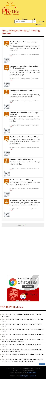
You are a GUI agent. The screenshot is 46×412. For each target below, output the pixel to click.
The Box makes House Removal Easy (24, 137)
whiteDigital (24, 376)
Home (16, 19)
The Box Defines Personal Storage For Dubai (23, 43)
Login (34, 19)
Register (25, 19)
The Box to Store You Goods (21, 159)
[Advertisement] (23, 250)
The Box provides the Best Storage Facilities (24, 113)
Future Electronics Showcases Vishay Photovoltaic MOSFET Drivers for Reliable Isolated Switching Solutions (22, 340)
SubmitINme (31, 373)
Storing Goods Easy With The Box (23, 200)
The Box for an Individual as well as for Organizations (24, 67)
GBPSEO (33, 376)
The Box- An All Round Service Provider (21, 91)
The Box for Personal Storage (22, 180)
